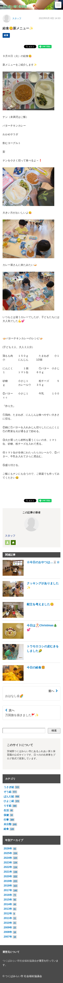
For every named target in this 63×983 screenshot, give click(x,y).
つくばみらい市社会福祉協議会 (20, 960)
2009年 (8, 927)
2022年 (8, 867)
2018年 (8, 885)
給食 (6, 35)
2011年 (8, 918)
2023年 (8, 862)
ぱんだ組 (9, 796)
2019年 (8, 881)
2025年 (8, 853)
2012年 (8, 913)
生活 (6, 810)
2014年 (8, 904)
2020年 (8, 876)
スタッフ (16, 18)
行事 (6, 819)
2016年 (8, 895)
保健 (6, 815)
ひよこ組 (9, 801)
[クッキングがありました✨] (31, 595)
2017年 (8, 890)
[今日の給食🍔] (24, 680)
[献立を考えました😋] (28, 617)
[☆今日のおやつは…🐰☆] (31, 574)
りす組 (7, 805)
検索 (54, 730)
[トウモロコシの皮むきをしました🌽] (31, 659)
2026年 (8, 848)
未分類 (7, 824)
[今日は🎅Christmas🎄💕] (31, 637)
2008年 (8, 932)
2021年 (8, 871)
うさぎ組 (9, 787)
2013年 (8, 908)
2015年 (8, 899)
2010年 (8, 922)
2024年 (8, 857)
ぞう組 (7, 791)
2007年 (8, 936)
